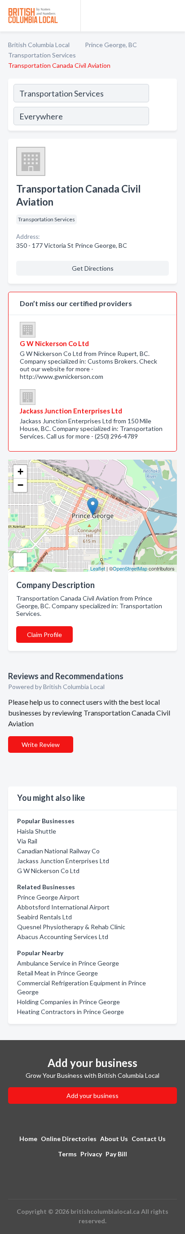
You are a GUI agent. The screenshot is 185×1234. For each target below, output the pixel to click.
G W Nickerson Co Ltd (48, 870)
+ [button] (20, 471)
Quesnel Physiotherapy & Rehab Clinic (71, 927)
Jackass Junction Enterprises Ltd (63, 861)
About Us (114, 1138)
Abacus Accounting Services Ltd (62, 936)
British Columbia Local (39, 44)
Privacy (91, 1154)
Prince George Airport (48, 897)
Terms (67, 1154)
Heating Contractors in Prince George (70, 1011)
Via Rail (27, 841)
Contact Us (149, 1138)
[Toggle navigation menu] (173, 16)
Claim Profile (44, 634)
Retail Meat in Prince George (57, 973)
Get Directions (93, 268)
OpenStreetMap (130, 568)
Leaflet (97, 568)
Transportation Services (42, 55)
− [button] (20, 485)
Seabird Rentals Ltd (44, 917)
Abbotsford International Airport (63, 907)
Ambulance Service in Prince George (68, 963)
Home (28, 1138)
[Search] (162, 105)
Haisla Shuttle (36, 831)
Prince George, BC (111, 44)
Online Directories (69, 1138)
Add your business (92, 1095)
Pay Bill (116, 1154)
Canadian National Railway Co (58, 851)
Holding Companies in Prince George (68, 1002)
